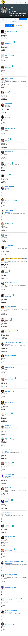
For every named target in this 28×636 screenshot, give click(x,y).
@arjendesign (8, 367)
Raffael (7, 462)
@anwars (7, 319)
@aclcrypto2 (8, 55)
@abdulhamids (8, 43)
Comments (9, 19)
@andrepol (7, 283)
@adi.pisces (7, 80)
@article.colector (8, 427)
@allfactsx (7, 212)
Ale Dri (7, 174)
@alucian (7, 247)
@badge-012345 (8, 550)
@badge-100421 (9, 587)
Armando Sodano (9, 377)
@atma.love (7, 501)
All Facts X (8, 210)
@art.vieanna (8, 391)
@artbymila (8, 402)
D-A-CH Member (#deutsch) (12, 598)
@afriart (7, 92)
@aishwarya (8, 151)
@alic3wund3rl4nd (10, 200)
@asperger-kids (8, 463)
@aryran (7, 451)
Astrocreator (8, 474)
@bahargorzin (9, 624)
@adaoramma (8, 67)
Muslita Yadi (8, 78)
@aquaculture (8, 344)
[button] (25, 2)
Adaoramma (8, 66)
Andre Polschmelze (10, 282)
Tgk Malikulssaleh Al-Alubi (12, 342)
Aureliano (7, 512)
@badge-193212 (8, 612)
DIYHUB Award (9, 549)
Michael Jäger (9, 536)
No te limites (8, 186)
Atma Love (8, 500)
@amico (7, 260)
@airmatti (7, 140)
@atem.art (7, 488)
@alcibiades (8, 163)
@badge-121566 (8, 599)
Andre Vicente (9, 295)
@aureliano (7, 514)
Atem (6, 487)
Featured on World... (10, 574)
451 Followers (14, 10)
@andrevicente (8, 296)
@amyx (6, 272)
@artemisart (7, 414)
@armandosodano (9, 379)
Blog (3, 19)
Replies (16, 19)
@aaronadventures (10, 31)
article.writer (8, 425)
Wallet (14, 21)
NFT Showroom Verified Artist (13, 561)
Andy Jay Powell (9, 306)
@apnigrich (7, 331)
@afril (6, 117)
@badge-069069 (8, 563)
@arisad (7, 356)
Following (18, 25)
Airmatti (7, 138)
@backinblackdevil (9, 538)
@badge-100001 (8, 575)
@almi (6, 235)
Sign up (21, 2)
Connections (23, 19)
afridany (7, 103)
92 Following (13, 11)
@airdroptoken (9, 128)
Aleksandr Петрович (10, 330)
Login (16, 2)
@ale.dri (7, 175)
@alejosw (7, 188)
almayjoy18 (8, 223)
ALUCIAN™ (8, 245)
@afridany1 (7, 105)
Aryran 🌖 (7, 449)
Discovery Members (10, 610)
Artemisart (8, 413)
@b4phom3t (8, 526)
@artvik (7, 438)
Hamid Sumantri (9, 42)
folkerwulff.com (14, 13)
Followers (9, 25)
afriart (7, 91)
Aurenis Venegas (9, 355)
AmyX (6, 271)
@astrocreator (8, 476)
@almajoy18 (7, 224)
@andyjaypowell (8, 307)
